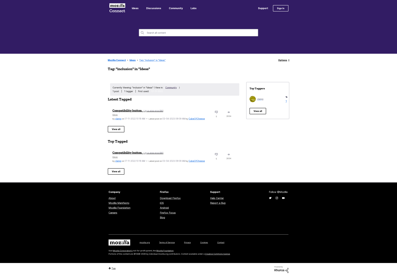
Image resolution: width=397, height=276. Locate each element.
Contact (220, 242)
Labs (193, 8)
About (112, 198)
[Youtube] (283, 198)
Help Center (217, 198)
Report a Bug (217, 202)
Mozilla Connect (117, 8)
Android (164, 207)
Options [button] (282, 60)
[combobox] (198, 32)
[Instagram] (276, 198)
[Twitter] (270, 198)
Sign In (280, 8)
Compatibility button (138, 110)
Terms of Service (167, 242)
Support (263, 8)
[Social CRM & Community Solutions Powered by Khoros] (281, 269)
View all (116, 129)
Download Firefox (170, 198)
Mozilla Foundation (119, 207)
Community (176, 8)
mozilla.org (145, 242)
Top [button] (114, 268)
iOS (162, 202)
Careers (113, 212)
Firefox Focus (168, 212)
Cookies (204, 242)
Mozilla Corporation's (123, 251)
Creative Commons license (217, 254)
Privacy (187, 242)
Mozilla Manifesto (119, 202)
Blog (162, 217)
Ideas (135, 8)
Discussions (153, 8)
